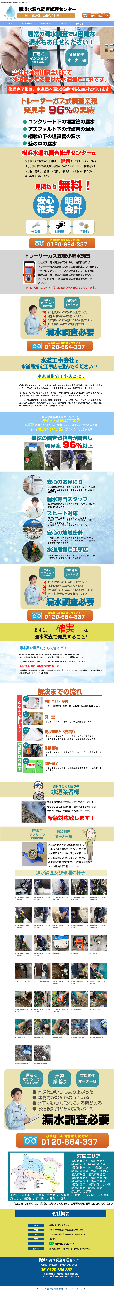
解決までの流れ (46, 23)
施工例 (63, 23)
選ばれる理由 (26, 23)
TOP (11, 23)
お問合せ (79, 24)
